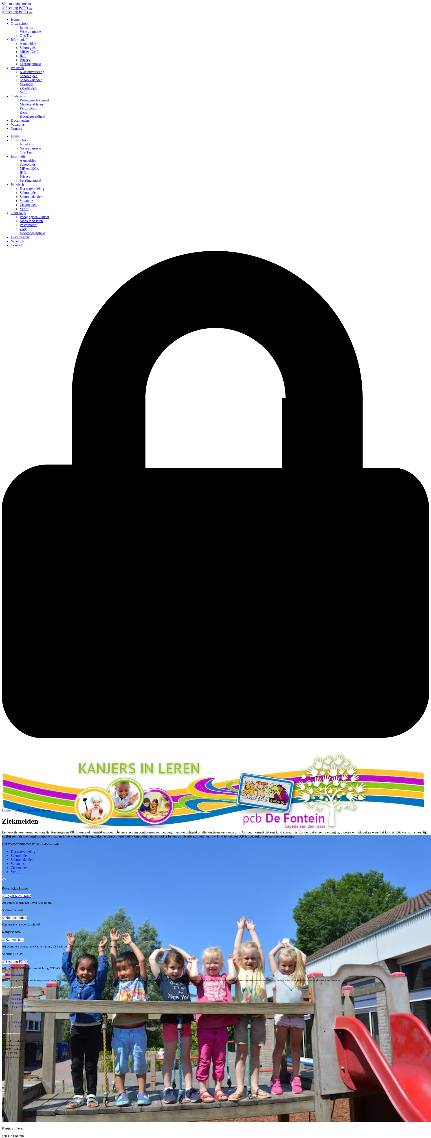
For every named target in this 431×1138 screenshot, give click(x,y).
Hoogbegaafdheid (32, 116)
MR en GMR (29, 52)
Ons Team (27, 35)
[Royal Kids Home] (16, 896)
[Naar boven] (4, 881)
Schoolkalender (31, 80)
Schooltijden (28, 76)
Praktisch (17, 68)
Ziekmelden (28, 88)
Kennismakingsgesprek (23, 1026)
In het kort (27, 27)
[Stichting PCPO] (15, 961)
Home (15, 19)
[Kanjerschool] (13, 939)
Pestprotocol (28, 108)
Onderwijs (18, 96)
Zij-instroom (17, 1002)
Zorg (23, 112)
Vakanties (26, 84)
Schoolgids (27, 48)
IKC (23, 56)
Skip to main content (16, 4)
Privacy (25, 60)
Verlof (24, 92)
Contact (16, 128)
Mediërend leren (31, 104)
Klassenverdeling (32, 72)
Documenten (20, 120)
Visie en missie (30, 31)
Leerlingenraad (30, 64)
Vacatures (17, 124)
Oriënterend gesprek (21, 1007)
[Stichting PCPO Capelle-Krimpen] (15, 8)
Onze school (20, 23)
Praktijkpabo (17, 998)
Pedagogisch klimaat (34, 100)
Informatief (18, 40)
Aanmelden (28, 44)
